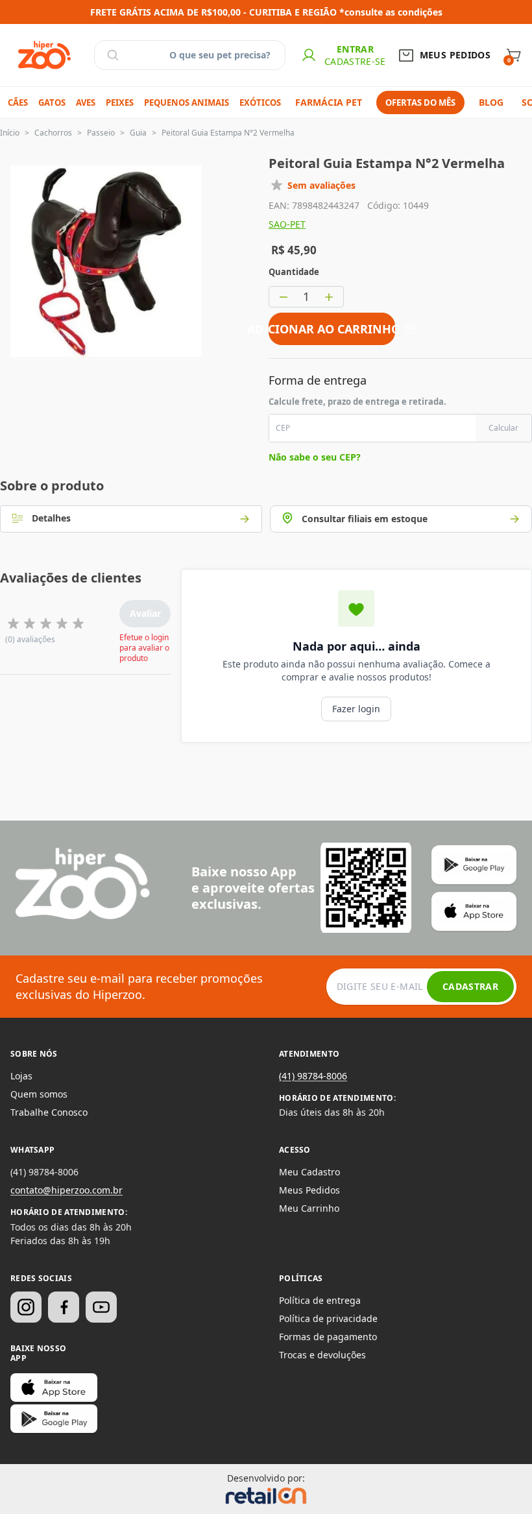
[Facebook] (63, 1307)
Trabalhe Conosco (49, 1112)
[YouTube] (101, 1307)
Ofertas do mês (420, 102)
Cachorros (53, 132)
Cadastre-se (355, 61)
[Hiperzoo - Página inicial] (44, 55)
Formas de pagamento (328, 1336)
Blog (491, 102)
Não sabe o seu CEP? (315, 457)
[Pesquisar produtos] (113, 55)
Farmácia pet (328, 102)
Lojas (21, 1076)
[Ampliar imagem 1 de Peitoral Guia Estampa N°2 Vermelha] (106, 261)
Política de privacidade (328, 1318)
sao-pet (287, 224)
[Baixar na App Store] (53, 1387)
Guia (138, 132)
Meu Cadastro (309, 1172)
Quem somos (38, 1094)
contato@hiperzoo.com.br (66, 1190)
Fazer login (356, 709)
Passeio (101, 132)
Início (9, 132)
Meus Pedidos (309, 1190)
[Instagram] (26, 1307)
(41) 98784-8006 (313, 1076)
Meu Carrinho (309, 1208)
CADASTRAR (470, 986)
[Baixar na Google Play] (53, 1418)
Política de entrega (320, 1300)
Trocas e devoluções (322, 1355)
